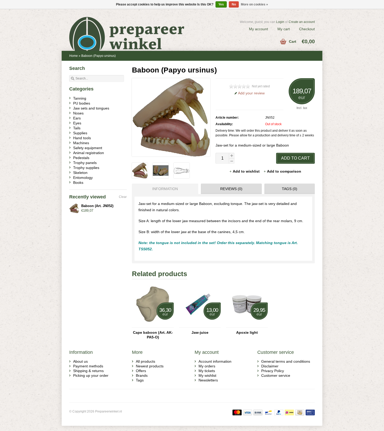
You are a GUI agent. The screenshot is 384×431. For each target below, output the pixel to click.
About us (80, 361)
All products (145, 361)
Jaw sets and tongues (91, 108)
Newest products (150, 366)
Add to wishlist (247, 171)
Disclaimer (269, 366)
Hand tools (82, 138)
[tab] (163, 189)
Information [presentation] (165, 189)
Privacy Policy (272, 371)
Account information (215, 361)
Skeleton (80, 173)
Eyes (77, 123)
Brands (142, 375)
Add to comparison (284, 171)
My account (258, 29)
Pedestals (81, 158)
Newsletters (208, 380)
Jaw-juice (199, 332)
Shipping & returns (88, 371)
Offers (141, 371)
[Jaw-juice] (200, 325)
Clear (123, 197)
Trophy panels (85, 163)
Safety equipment (87, 148)
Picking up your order (90, 375)
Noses (78, 113)
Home (73, 56)
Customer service (275, 375)
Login (280, 22)
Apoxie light (247, 332)
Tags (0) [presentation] (289, 189)
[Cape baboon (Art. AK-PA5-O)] (153, 325)
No (234, 4)
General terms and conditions (285, 361)
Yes (221, 4)
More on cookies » (254, 4)
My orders (207, 366)
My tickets (207, 371)
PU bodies (81, 103)
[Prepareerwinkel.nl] (130, 27)
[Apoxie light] (247, 325)
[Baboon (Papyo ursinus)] (140, 177)
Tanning (79, 98)
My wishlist (207, 375)
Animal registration (88, 153)
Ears (77, 118)
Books (78, 182)
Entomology (83, 177)
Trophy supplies (86, 168)
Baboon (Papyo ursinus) (98, 56)
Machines (81, 143)
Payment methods (88, 366)
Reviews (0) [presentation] (231, 189)
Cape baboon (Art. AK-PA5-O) (153, 334)
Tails (76, 128)
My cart (283, 29)
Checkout (307, 29)
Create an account (302, 22)
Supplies (80, 133)
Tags (140, 380)
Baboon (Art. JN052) (97, 206)
